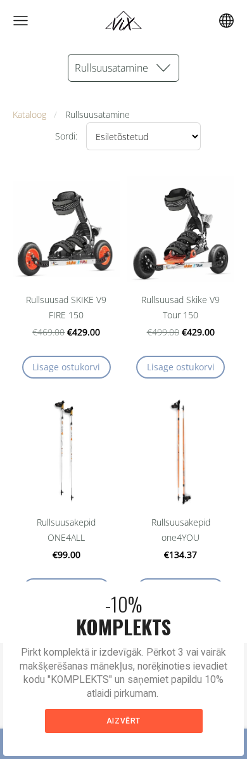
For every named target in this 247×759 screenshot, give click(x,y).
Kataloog (29, 114)
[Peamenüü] (20, 20)
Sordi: (66, 136)
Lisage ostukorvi (66, 367)
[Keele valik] (226, 20)
